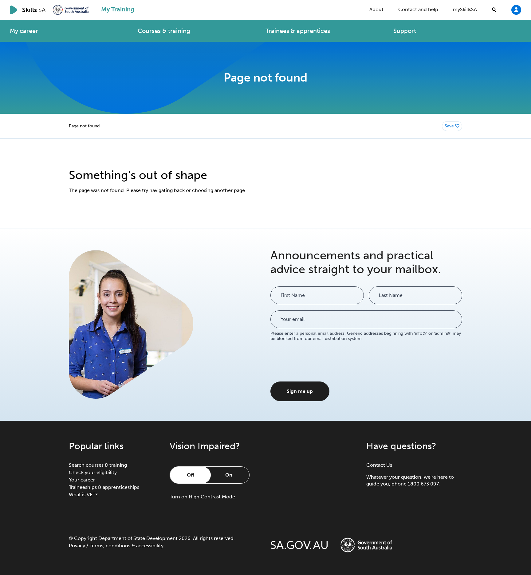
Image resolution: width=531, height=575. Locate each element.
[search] (494, 9)
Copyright (85, 538)
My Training (117, 9)
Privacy (77, 546)
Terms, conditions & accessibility (126, 546)
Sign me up (300, 391)
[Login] (516, 9)
